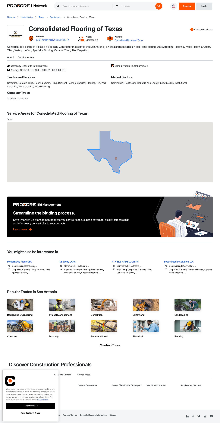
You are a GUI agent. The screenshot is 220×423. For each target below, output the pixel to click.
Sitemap (113, 415)
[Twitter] (198, 416)
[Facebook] (193, 416)
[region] (30, 396)
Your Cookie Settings (30, 413)
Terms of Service (70, 415)
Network (40, 5)
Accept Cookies (30, 406)
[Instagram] (205, 416)
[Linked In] (187, 416)
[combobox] (137, 6)
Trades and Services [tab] (62, 374)
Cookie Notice (42, 400)
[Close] (54, 374)
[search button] (158, 6)
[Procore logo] (18, 6)
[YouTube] (211, 416)
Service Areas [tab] (83, 374)
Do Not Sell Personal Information (93, 415)
